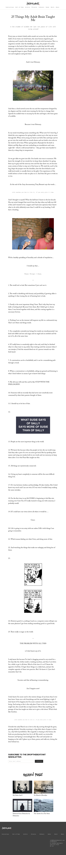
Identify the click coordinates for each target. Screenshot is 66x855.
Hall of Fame (19, 7)
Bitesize (34, 7)
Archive (27, 7)
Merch (52, 7)
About (57, 7)
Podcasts (41, 7)
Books (47, 7)
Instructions (10, 7)
